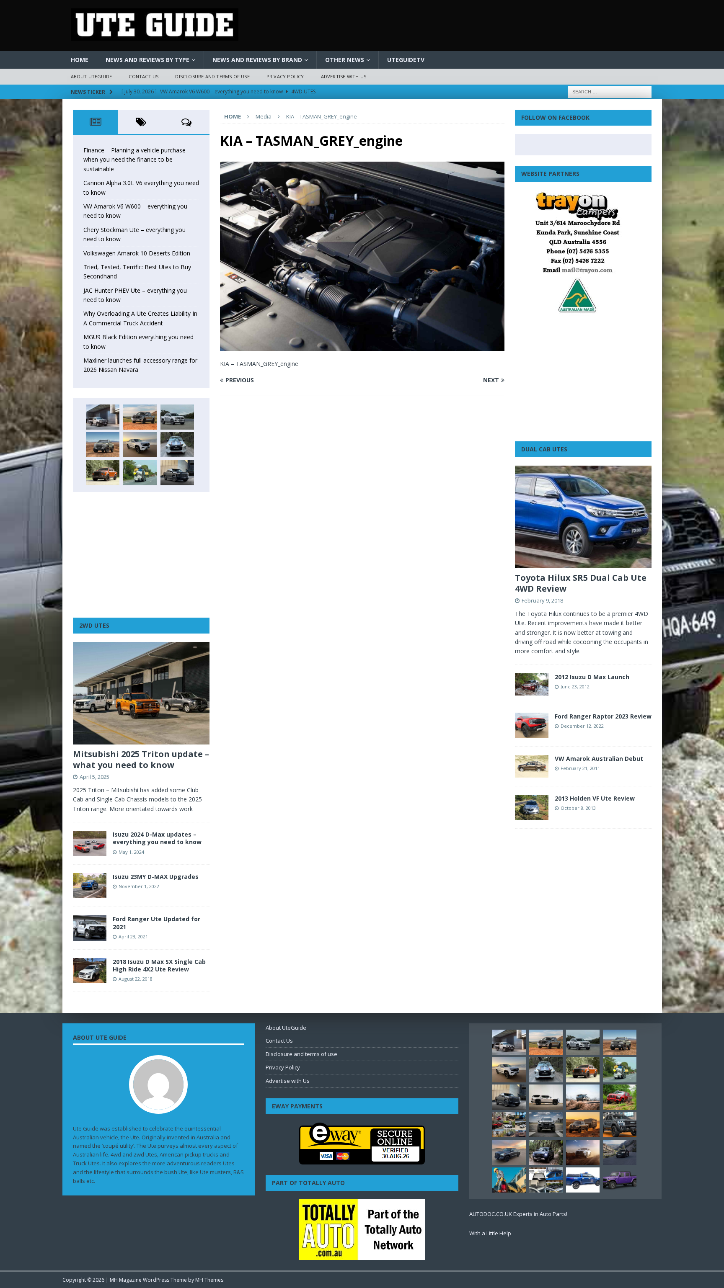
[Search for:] (610, 91)
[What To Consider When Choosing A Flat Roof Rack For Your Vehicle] (546, 1180)
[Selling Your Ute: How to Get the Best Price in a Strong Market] (509, 1124)
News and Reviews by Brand (257, 60)
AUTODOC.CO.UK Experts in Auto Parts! (518, 1214)
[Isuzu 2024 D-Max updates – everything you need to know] (89, 843)
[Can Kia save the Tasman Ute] (619, 1124)
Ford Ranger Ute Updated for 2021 (156, 922)
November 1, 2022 (139, 886)
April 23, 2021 (133, 936)
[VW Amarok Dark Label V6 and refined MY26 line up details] (619, 1152)
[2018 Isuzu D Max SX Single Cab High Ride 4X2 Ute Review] (89, 970)
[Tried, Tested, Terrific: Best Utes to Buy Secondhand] (177, 444)
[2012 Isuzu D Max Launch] (531, 684)
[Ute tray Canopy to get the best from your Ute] (583, 1180)
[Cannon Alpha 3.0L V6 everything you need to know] (140, 417)
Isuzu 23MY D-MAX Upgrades (156, 877)
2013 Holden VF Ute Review (595, 798)
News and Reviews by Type (147, 60)
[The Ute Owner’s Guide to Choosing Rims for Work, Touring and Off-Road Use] (583, 1097)
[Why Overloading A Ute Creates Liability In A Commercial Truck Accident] (140, 472)
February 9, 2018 (542, 600)
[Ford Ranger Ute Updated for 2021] (89, 927)
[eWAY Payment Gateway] (362, 1160)
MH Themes (209, 1279)
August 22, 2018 (136, 979)
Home (79, 60)
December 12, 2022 (582, 726)
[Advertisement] (141, 554)
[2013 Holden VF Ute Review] (531, 807)
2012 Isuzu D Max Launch (592, 677)
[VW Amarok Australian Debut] (531, 766)
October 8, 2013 (578, 808)
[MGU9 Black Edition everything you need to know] (177, 472)
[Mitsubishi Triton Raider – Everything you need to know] (583, 1152)
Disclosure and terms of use (212, 76)
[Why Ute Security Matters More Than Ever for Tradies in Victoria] (509, 1180)
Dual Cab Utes (544, 449)
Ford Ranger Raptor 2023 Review (603, 716)
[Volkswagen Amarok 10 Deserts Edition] (140, 444)
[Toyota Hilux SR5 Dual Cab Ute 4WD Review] (583, 517)
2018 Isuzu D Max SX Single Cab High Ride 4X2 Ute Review (159, 965)
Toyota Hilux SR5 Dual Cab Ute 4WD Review (580, 583)
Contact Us (143, 76)
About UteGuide (91, 76)
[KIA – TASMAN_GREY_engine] (362, 346)
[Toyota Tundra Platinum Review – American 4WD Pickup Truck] (509, 1152)
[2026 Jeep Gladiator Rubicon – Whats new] (619, 1180)
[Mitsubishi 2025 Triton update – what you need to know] (141, 693)
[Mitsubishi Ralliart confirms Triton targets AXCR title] (619, 1097)
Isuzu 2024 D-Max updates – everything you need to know (157, 838)
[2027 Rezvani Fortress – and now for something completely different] (546, 1124)
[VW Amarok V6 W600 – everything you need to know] (177, 417)
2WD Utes (94, 625)
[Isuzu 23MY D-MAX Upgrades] (89, 885)
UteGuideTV (405, 60)
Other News (344, 60)
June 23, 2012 (575, 686)
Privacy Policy (285, 76)
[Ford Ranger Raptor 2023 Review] (531, 725)
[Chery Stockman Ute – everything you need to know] (102, 444)
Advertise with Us (343, 76)
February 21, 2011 (580, 768)
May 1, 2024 (131, 852)
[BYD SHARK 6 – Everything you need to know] (546, 1152)
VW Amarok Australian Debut (599, 758)
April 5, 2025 (94, 777)
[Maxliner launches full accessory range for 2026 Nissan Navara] (546, 1097)
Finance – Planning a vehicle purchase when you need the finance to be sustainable (134, 159)
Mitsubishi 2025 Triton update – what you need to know (141, 759)
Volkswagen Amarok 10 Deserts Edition (136, 253)
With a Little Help (490, 1233)
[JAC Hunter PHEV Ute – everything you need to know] (102, 472)
